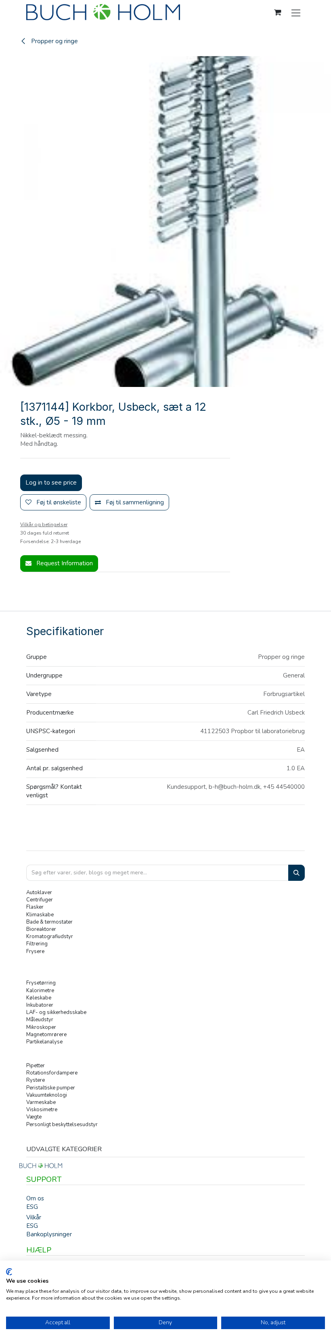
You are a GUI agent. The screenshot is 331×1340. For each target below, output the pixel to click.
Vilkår (33, 1217)
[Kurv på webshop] (277, 12)
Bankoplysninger (49, 1234)
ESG (32, 1207)
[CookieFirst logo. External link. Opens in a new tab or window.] (9, 1271)
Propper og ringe (53, 41)
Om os (35, 1198)
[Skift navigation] (296, 12)
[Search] (296, 873)
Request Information (64, 563)
